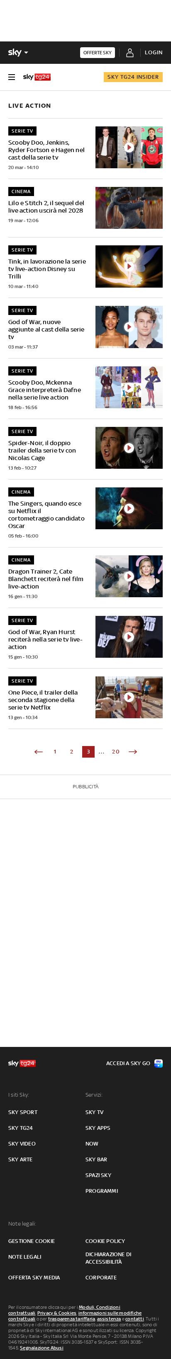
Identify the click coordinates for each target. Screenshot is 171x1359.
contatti (134, 1319)
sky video (22, 1144)
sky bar (96, 1159)
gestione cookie (31, 1241)
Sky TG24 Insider (133, 77)
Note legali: (22, 1224)
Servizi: (94, 1095)
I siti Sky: (18, 1095)
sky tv (94, 1112)
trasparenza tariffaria (71, 1319)
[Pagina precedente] (38, 752)
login (154, 52)
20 (116, 752)
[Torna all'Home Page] (37, 77)
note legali (24, 1257)
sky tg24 (20, 1128)
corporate (101, 1277)
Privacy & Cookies (56, 1313)
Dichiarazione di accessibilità (108, 1258)
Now (92, 1144)
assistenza (109, 1319)
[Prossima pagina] (133, 752)
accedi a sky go (128, 1063)
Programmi (102, 1191)
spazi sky (98, 1175)
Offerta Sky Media (34, 1277)
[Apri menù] (11, 77)
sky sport (22, 1112)
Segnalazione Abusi (42, 1348)
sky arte (20, 1159)
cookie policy (105, 1241)
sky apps (98, 1128)
